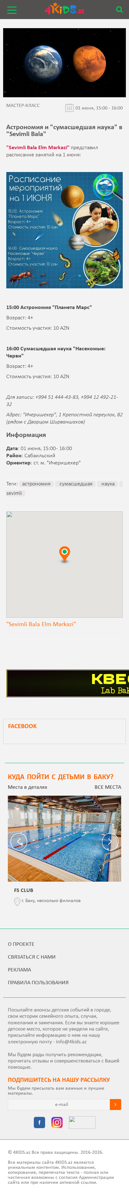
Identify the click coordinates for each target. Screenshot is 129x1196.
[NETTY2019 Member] (82, 1123)
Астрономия (36, 484)
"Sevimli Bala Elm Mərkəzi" (38, 148)
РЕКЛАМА (19, 970)
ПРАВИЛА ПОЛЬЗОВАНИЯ (38, 983)
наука (107, 484)
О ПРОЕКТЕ (21, 944)
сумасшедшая (75, 484)
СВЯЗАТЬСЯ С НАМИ (32, 957)
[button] (64, 555)
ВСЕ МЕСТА (108, 787)
